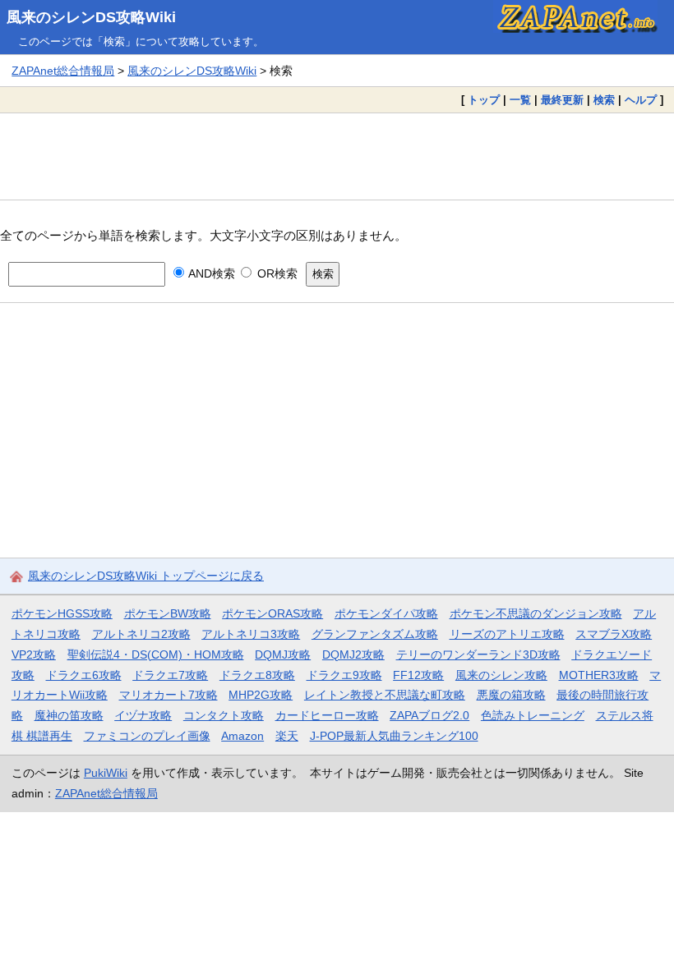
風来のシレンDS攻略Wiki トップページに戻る (146, 575)
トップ (484, 100)
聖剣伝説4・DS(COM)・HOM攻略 (155, 654)
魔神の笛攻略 (69, 715)
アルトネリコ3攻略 (250, 634)
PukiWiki (105, 772)
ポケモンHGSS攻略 (62, 613)
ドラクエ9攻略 (344, 675)
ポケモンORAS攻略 (272, 613)
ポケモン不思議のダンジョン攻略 (536, 613)
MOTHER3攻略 (599, 675)
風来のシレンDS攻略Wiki (91, 17)
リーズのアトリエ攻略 (507, 634)
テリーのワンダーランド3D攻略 (478, 654)
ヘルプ (641, 100)
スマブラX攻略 (613, 634)
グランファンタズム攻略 (375, 634)
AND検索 (210, 273)
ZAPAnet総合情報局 (63, 70)
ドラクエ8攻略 (257, 675)
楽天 (286, 735)
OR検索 (275, 273)
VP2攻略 (34, 654)
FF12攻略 (418, 675)
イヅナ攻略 (143, 715)
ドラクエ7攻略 (170, 675)
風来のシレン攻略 (501, 675)
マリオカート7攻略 (168, 694)
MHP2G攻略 (261, 694)
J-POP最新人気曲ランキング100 (394, 735)
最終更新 (562, 100)
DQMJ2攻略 (353, 654)
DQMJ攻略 (283, 654)
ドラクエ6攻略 (84, 675)
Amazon (242, 735)
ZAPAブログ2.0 (429, 715)
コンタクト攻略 (223, 715)
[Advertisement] (337, 156)
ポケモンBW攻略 (167, 613)
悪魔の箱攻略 (511, 694)
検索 (604, 100)
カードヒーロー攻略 (327, 715)
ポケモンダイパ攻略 (386, 613)
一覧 (520, 100)
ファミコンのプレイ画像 (147, 735)
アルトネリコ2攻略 (141, 634)
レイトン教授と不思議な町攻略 (384, 694)
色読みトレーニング (532, 715)
